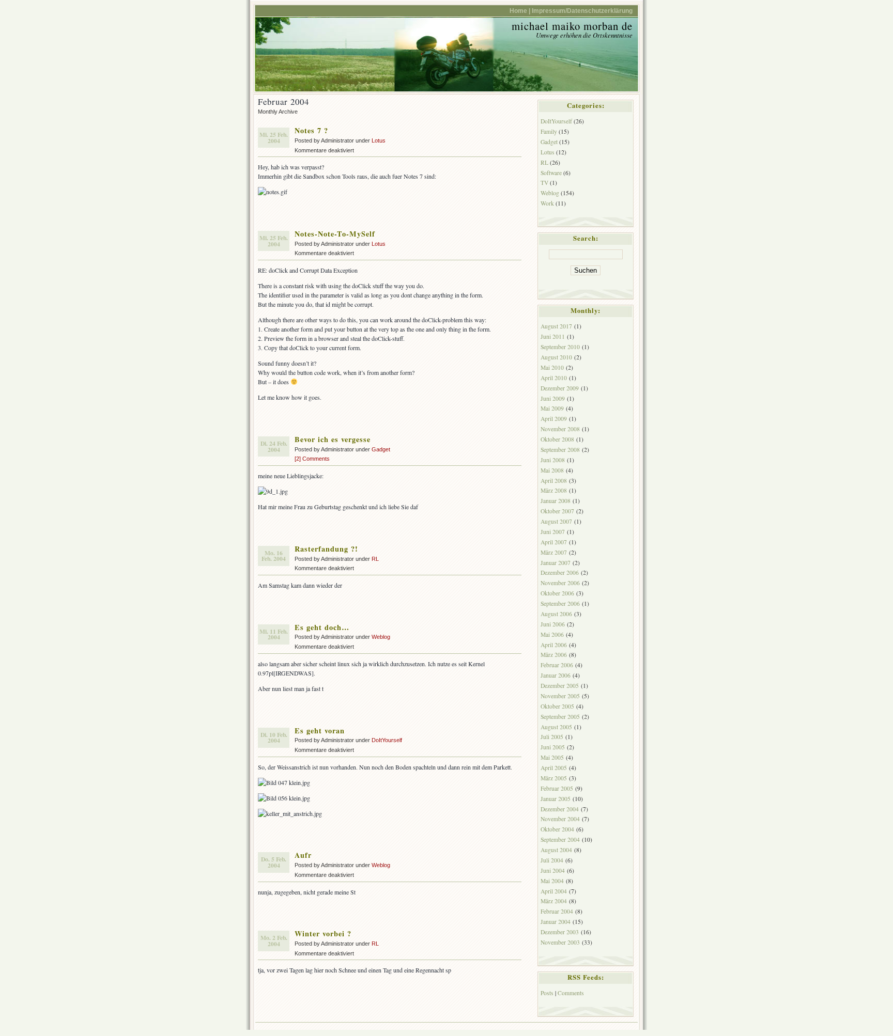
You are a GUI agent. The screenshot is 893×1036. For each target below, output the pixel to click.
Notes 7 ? (311, 130)
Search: (585, 238)
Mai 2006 (552, 634)
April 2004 (554, 891)
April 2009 (554, 418)
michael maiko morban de (572, 26)
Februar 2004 (557, 911)
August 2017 (556, 326)
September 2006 (560, 603)
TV (544, 182)
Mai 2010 (552, 367)
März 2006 (554, 654)
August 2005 (556, 727)
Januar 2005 (556, 799)
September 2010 (560, 347)
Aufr (303, 855)
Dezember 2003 (560, 932)
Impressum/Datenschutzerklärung (582, 10)
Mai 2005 (552, 757)
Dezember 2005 (560, 685)
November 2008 (560, 429)
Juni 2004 (553, 870)
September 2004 (560, 839)
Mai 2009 (552, 408)
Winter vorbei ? (323, 933)
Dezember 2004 (560, 809)
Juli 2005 (552, 737)
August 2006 (556, 614)
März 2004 (554, 901)
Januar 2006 (556, 675)
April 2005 (554, 768)
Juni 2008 (553, 460)
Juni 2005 (553, 747)
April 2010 (554, 378)
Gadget (381, 449)
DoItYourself (387, 740)
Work (547, 203)
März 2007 (554, 552)
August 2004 (556, 850)
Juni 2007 (553, 532)
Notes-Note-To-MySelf (335, 233)
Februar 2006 (557, 665)
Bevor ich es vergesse (333, 439)
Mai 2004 (552, 881)
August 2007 (556, 521)
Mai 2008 (552, 470)
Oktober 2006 (557, 593)
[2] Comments (312, 459)
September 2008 (560, 449)
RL (375, 559)
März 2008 (554, 490)
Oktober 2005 (557, 706)
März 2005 (554, 778)
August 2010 (556, 357)
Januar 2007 (556, 563)
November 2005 (560, 696)
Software (551, 173)
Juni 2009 (553, 398)
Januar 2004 (556, 921)
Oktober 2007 (557, 511)
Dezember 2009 (560, 388)
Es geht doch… (322, 627)
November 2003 (560, 942)
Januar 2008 (556, 501)
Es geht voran (320, 730)
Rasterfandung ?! (326, 548)
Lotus (379, 140)
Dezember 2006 (560, 572)
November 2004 (560, 819)
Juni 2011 (553, 336)
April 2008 (554, 480)
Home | (520, 10)
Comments (571, 993)
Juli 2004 (552, 860)
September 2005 (560, 716)
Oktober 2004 (557, 829)
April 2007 (554, 542)
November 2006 (560, 583)
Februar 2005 (557, 788)
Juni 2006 (553, 624)
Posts (547, 993)
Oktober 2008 (557, 439)
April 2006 (554, 645)
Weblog (381, 637)
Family (549, 131)
